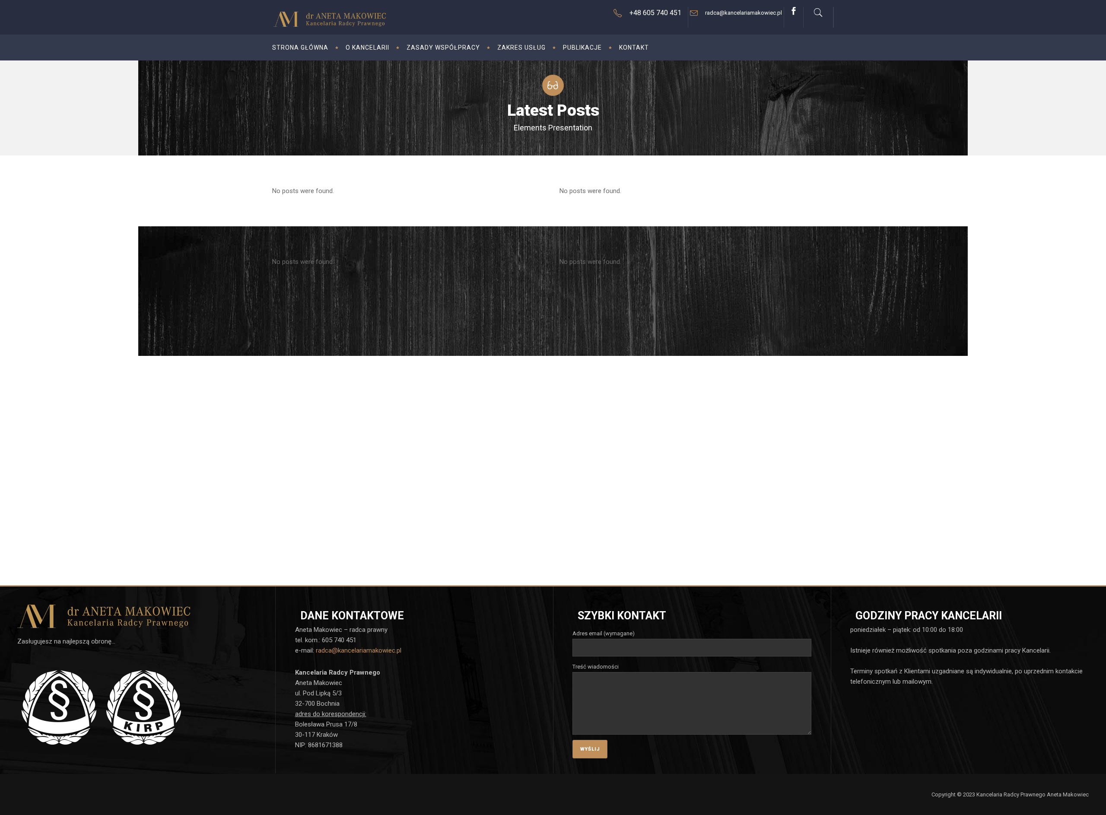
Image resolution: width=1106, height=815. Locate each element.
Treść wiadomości (595, 666)
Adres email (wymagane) (603, 633)
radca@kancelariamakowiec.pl (358, 650)
